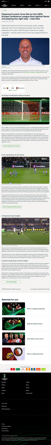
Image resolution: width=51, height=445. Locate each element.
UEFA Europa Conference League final (32, 72)
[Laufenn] (7, 369)
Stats (3, 393)
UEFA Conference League (5, 5)
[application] (25, 110)
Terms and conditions (6, 426)
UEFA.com (4, 406)
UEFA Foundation (6, 409)
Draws (3, 387)
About (27, 390)
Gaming (4, 390)
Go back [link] (5, 10)
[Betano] (38, 369)
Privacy (3, 424)
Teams (27, 382)
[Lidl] (33, 369)
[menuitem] (14, 5)
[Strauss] (13, 369)
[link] (14, 5)
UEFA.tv (3, 385)
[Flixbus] (43, 369)
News (27, 385)
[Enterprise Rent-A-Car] (18, 369)
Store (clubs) (29, 393)
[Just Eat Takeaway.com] (28, 369)
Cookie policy (5, 428)
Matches (4, 382)
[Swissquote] (23, 369)
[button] (38, 5)
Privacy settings (5, 430)
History (28, 387)
